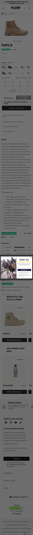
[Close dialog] (31, 258)
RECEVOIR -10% (24, 270)
